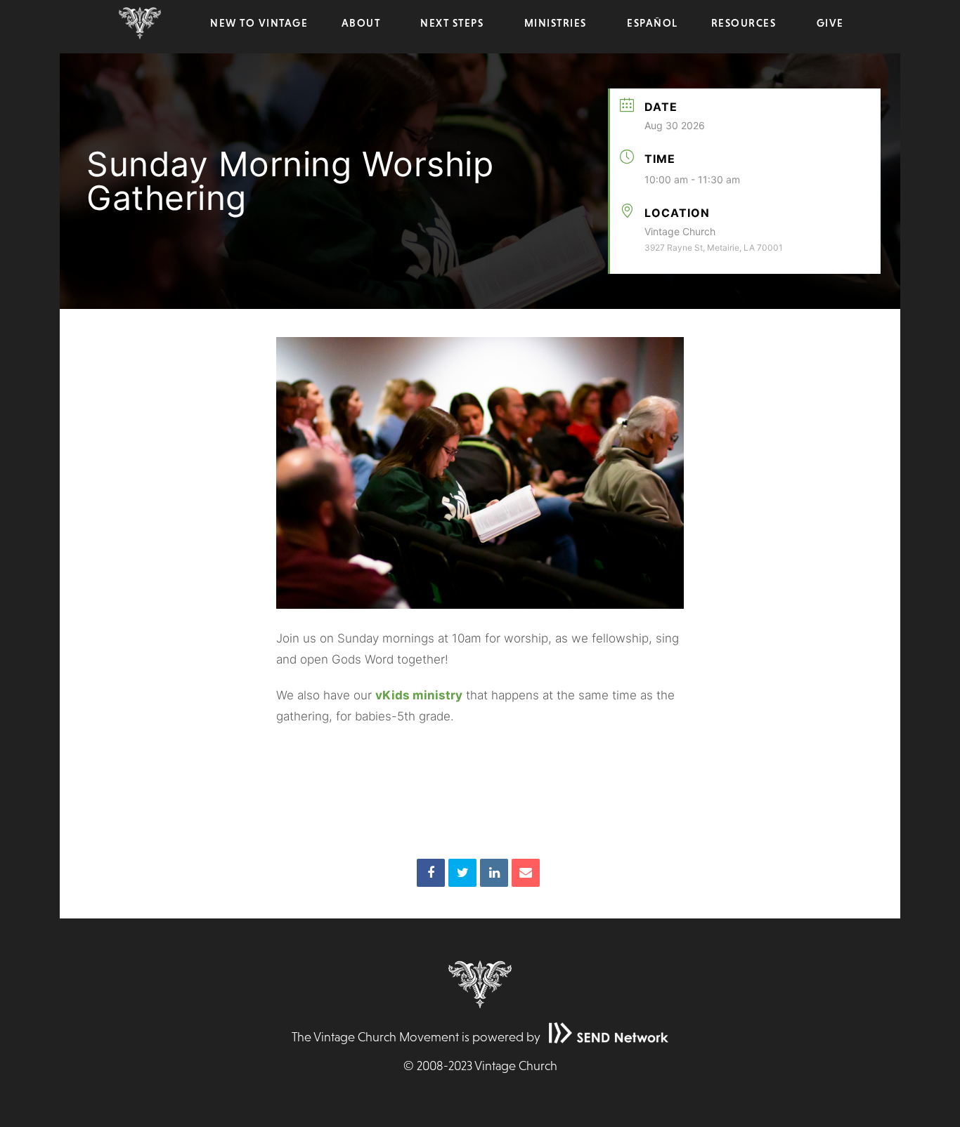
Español (652, 23)
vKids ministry (418, 695)
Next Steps (452, 23)
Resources (744, 23)
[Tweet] (462, 873)
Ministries (555, 23)
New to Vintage (259, 23)
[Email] (526, 873)
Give (830, 23)
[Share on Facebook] (431, 873)
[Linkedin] (494, 873)
